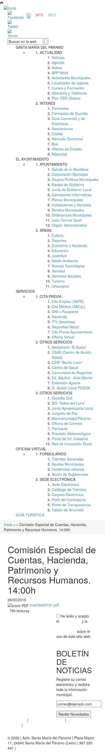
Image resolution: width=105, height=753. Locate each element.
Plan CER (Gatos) (66, 98)
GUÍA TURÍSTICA (30, 514)
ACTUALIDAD (51, 52)
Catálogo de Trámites (69, 489)
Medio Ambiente (65, 260)
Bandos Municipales (68, 209)
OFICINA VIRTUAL (31, 448)
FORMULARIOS (53, 453)
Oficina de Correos (67, 423)
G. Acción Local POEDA (71, 387)
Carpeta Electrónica (68, 494)
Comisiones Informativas (71, 194)
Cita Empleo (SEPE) (68, 301)
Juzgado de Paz (65, 413)
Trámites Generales (68, 459)
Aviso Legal (17, 720)
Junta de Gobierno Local (71, 189)
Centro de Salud (65, 367)
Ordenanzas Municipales (72, 215)
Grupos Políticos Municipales (75, 179)
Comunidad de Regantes (72, 372)
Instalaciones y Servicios (71, 204)
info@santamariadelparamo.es (42, 747)
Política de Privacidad (46, 720)
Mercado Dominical (67, 138)
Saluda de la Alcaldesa (70, 169)
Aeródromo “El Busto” (69, 347)
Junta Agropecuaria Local (72, 408)
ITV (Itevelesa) (63, 321)
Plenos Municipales (67, 199)
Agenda (58, 62)
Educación (60, 250)
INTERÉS (47, 103)
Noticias (58, 57)
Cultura (57, 235)
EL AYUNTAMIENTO (32, 159)
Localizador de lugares (70, 82)
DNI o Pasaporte (65, 311)
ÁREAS (45, 230)
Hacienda (59, 316)
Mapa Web (32, 725)
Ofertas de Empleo (67, 148)
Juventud (59, 255)
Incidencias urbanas (68, 469)
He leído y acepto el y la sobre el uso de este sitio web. (73, 626)
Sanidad (58, 270)
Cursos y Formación (68, 87)
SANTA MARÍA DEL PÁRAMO (39, 47)
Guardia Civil (62, 398)
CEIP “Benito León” (67, 362)
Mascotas (59, 154)
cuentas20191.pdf (44, 604)
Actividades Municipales (71, 77)
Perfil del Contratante (69, 499)
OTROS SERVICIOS (56, 342)
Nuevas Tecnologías (68, 265)
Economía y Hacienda (69, 245)
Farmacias (60, 108)
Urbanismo (60, 286)
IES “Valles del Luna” (68, 403)
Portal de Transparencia (71, 504)
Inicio (8, 524)
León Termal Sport (67, 220)
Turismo (58, 281)
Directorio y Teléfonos (69, 93)
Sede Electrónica (65, 484)
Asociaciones (62, 128)
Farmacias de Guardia (70, 113)
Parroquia (60, 428)
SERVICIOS (25, 291)
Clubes (57, 133)
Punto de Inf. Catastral (70, 438)
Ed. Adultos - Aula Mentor (72, 377)
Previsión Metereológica (71, 433)
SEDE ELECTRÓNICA (57, 479)
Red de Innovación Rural (72, 443)
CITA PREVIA (50, 296)
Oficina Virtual (63, 337)
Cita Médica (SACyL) (68, 306)
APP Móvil (60, 72)
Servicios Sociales (66, 276)
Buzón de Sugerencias (70, 474)
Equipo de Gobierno (68, 184)
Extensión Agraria (66, 382)
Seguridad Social (65, 326)
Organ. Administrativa (69, 225)
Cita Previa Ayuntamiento (72, 331)
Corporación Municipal (70, 174)
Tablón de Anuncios (68, 509)
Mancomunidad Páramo (71, 418)
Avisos (57, 67)
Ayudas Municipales (68, 464)
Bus (55, 143)
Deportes (59, 240)
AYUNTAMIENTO (53, 164)
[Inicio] (52, 8)
